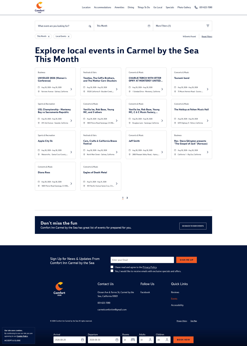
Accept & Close (12, 341)
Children (160, 334)
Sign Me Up (186, 260)
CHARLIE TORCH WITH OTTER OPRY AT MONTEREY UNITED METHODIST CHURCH (145, 79)
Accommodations (102, 7)
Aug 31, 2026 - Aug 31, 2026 (96, 182)
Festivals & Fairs (89, 72)
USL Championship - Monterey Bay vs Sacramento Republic (54, 111)
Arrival (56, 334)
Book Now (183, 339)
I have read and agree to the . (136, 267)
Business (41, 72)
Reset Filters (207, 36)
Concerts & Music (136, 72)
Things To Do (144, 7)
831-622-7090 (104, 303)
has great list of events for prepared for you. (86, 227)
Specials (170, 7)
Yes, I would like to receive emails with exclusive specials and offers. (148, 271)
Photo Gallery (184, 7)
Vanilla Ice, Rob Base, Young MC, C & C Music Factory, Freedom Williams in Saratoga (145, 111)
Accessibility (177, 305)
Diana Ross (44, 172)
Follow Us (147, 284)
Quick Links (179, 284)
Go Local (158, 7)
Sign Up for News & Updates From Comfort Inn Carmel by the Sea (75, 261)
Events (174, 298)
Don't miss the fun (59, 223)
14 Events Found (189, 36)
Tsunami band (181, 78)
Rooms (125, 334)
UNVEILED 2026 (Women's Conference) (52, 79)
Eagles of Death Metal (95, 172)
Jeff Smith (134, 141)
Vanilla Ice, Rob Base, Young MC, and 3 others (98, 111)
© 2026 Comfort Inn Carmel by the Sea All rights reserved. (71, 321)
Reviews (175, 292)
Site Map (194, 321)
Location (86, 7)
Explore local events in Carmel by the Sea (117, 54)
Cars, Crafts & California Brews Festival (100, 142)
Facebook (145, 292)
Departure (93, 334)
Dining (131, 7)
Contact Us (106, 284)
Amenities (119, 7)
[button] (192, 226)
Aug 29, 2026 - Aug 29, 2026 (51, 87)
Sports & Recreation (46, 104)
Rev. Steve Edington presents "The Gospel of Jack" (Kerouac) (190, 142)
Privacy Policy (149, 267)
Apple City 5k (45, 141)
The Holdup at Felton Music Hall (191, 109)
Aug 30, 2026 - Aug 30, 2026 (51, 150)
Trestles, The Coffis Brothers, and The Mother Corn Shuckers (100, 79)
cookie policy (22, 336)
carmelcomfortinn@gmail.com (112, 309)
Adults (142, 334)
